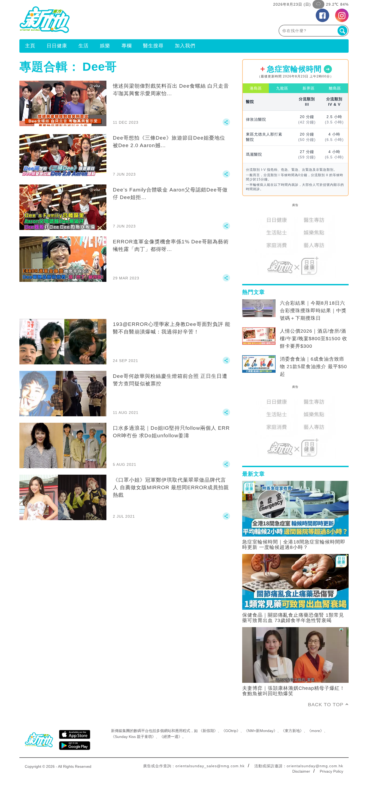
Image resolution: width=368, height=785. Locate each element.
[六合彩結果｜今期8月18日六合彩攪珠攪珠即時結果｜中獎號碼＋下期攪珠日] (259, 308)
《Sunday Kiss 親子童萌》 (133, 736)
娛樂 (105, 45)
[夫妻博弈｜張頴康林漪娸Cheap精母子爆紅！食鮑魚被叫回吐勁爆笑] (295, 654)
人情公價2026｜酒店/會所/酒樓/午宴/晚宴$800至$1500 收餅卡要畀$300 (313, 338)
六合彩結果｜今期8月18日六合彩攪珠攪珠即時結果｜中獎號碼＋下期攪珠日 (313, 310)
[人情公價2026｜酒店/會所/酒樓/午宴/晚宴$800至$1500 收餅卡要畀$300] (259, 336)
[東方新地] (101, 19)
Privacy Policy (331, 771)
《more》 (315, 731)
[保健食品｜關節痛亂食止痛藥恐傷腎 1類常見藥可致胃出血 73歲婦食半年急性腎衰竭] (295, 581)
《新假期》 (208, 731)
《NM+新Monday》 (260, 731)
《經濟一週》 (170, 736)
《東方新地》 (292, 731)
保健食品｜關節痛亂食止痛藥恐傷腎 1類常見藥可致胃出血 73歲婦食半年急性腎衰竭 (293, 617)
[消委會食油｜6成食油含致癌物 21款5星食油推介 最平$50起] (259, 364)
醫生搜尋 (153, 45)
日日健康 (57, 45)
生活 (83, 45)
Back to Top (325, 704)
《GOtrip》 (230, 731)
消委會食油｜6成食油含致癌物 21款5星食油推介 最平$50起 (313, 366)
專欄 (126, 45)
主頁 (30, 45)
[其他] (226, 124)
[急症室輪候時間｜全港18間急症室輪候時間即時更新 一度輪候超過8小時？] (295, 508)
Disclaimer (301, 771)
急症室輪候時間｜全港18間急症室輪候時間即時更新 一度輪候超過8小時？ (293, 544)
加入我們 (185, 45)
